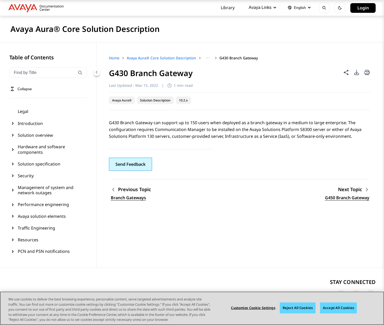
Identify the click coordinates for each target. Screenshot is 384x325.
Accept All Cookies (338, 307)
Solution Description (155, 100)
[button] (130, 164)
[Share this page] (346, 72)
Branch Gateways (128, 198)
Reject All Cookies (298, 307)
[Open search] (324, 8)
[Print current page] (367, 72)
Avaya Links (260, 7)
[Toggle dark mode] (340, 8)
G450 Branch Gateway (347, 198)
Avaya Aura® (122, 100)
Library (228, 7)
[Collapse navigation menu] (97, 72)
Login (363, 8)
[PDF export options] (356, 72)
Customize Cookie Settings (253, 307)
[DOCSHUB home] (37, 8)
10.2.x (183, 100)
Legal (23, 111)
